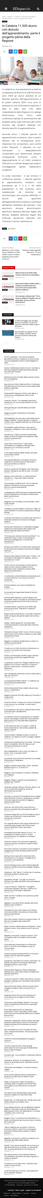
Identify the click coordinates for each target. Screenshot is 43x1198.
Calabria (9, 17)
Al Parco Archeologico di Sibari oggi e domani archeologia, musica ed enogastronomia (21, 656)
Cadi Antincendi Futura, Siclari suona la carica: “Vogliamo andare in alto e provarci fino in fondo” (21, 988)
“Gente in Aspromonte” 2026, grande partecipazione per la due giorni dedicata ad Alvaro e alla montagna (20, 1048)
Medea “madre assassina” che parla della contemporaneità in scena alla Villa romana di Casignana (21, 625)
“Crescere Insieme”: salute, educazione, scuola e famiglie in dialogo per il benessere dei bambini (22, 980)
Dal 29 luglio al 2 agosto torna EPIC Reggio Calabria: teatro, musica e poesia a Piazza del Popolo (26, 334)
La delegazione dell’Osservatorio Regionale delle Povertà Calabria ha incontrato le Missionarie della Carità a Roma (22, 494)
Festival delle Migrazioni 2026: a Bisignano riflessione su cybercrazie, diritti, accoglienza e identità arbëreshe (21, 972)
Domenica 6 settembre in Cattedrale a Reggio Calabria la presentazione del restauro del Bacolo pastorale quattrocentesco (21, 529)
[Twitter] (15, 51)
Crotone (6, 1195)
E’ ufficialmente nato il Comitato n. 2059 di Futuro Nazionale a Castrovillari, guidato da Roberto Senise (20, 728)
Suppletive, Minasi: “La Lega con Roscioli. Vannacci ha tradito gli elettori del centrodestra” (22, 880)
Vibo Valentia (14, 1195)
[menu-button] (6, 9)
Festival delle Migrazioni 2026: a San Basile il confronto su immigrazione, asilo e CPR (21, 394)
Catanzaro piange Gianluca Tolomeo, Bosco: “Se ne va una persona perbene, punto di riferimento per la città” (22, 789)
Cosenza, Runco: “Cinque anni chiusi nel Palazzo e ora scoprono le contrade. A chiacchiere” (22, 703)
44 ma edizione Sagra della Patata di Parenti (20, 592)
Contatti (11, 1190)
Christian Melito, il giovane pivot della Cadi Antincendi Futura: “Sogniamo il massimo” (20, 608)
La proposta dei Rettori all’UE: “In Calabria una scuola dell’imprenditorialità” (21, 682)
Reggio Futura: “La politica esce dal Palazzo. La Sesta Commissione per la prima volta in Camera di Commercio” (22, 1120)
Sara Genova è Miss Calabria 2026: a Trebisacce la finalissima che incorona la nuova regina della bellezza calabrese (22, 386)
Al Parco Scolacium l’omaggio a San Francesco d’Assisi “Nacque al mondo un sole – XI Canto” (21, 470)
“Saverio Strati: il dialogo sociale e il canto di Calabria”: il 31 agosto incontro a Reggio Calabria (22, 736)
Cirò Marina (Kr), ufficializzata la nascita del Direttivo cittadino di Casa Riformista (20, 1094)
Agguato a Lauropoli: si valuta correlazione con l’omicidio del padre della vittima (21, 1139)
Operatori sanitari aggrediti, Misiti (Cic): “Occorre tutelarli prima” (32, 252)
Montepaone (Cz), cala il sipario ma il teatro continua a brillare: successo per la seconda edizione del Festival (20, 912)
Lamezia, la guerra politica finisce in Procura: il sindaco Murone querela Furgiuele (21, 954)
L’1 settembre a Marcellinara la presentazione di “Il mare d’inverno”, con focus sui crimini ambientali (22, 578)
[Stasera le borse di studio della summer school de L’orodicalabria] (8, 276)
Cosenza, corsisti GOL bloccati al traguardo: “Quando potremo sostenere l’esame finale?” (21, 842)
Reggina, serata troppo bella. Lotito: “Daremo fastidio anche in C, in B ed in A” (21, 766)
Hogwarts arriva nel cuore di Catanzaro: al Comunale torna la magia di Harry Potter (19, 996)
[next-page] (6, 308)
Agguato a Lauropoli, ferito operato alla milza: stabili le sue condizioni (21, 904)
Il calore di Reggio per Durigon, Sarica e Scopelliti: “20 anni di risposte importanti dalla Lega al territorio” (27, 323)
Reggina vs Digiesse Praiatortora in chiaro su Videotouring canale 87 (21, 642)
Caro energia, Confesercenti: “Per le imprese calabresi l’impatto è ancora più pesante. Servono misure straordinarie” (21, 485)
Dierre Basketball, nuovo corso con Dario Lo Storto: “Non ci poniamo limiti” (20, 752)
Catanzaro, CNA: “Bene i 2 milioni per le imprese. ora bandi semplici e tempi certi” (22, 873)
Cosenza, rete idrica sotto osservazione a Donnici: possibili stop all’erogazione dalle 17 (21, 808)
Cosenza (33, 1193)
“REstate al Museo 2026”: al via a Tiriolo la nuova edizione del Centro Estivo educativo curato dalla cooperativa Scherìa (22, 634)
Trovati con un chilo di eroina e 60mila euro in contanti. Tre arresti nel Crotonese (21, 649)
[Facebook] (11, 51)
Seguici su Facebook (33, 1190)
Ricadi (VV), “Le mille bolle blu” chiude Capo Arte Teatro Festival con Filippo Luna (22, 1101)
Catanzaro (26, 1193)
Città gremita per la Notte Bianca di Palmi (19, 408)
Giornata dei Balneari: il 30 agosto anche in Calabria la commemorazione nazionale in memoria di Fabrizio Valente (20, 462)
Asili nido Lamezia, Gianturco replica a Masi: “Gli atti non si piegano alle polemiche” (22, 920)
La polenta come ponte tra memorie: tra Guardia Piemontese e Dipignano (22, 759)
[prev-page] (3, 308)
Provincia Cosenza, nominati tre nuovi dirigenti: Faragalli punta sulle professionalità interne (22, 850)
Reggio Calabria (16, 1193)
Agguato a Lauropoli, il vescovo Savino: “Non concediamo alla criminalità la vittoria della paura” (20, 937)
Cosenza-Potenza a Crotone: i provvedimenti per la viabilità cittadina (21, 1172)
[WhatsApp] (25, 51)
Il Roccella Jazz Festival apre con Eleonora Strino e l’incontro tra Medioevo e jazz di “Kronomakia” (20, 946)
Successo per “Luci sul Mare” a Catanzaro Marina (22, 1055)
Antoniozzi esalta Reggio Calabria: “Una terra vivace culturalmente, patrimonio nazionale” (21, 1003)
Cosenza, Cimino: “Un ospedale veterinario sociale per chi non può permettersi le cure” (21, 401)
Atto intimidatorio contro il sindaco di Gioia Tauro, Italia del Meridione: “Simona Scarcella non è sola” (21, 1031)
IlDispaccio (7, 1193)
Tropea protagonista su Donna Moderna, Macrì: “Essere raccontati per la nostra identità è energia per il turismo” (22, 816)
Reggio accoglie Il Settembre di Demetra (19, 413)
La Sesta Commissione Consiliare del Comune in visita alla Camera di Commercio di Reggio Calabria (22, 520)
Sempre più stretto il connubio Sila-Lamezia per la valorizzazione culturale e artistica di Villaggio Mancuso (22, 549)
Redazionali (7, 315)
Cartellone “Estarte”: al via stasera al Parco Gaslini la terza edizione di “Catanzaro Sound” (21, 1061)
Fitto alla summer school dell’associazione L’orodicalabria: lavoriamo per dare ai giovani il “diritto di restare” (21, 1156)
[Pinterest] (20, 51)
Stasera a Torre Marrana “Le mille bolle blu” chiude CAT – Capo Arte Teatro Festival (20, 477)
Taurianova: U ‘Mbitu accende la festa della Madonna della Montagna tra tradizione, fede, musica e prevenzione (21, 436)
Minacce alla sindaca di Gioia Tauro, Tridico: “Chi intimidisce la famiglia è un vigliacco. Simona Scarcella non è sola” (22, 558)
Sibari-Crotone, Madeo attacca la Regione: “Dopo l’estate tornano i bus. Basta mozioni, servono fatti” (22, 928)
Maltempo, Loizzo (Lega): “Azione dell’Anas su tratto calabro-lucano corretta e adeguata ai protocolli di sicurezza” (11, 254)
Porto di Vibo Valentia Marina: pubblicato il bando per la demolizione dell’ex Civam (20, 1076)
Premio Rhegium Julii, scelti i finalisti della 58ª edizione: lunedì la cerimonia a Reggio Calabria (21, 866)
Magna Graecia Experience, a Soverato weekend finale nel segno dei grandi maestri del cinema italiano (22, 616)
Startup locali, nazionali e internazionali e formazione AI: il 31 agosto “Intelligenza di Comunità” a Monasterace (20, 858)
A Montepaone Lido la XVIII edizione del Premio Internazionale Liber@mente (22, 710)
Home (4, 17)
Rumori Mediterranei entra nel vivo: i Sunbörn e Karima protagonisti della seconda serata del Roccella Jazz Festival (22, 370)
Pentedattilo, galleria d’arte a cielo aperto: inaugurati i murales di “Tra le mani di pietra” (20, 428)
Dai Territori (11, 228)
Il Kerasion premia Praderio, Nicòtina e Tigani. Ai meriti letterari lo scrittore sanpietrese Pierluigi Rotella (22, 510)
